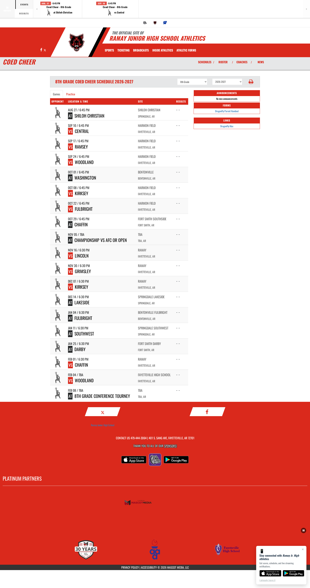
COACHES (241, 62)
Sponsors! (170, 446)
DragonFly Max (226, 126)
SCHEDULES (204, 62)
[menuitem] (145, 22)
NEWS (261, 62)
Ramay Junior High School (102, 425)
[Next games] (306, 9)
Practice (70, 94)
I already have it (267, 580)
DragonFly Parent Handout (227, 111)
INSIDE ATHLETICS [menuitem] (162, 50)
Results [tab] (24, 13)
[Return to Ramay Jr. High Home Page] (77, 42)
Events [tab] (24, 4)
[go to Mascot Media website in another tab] (155, 502)
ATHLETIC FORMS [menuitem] (186, 50)
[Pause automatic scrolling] (303, 530)
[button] (59, 9)
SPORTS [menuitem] (109, 50)
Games (56, 94)
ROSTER (223, 62)
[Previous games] (36, 9)
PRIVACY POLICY (130, 567)
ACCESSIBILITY (149, 567)
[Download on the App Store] (270, 573)
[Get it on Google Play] (293, 573)
